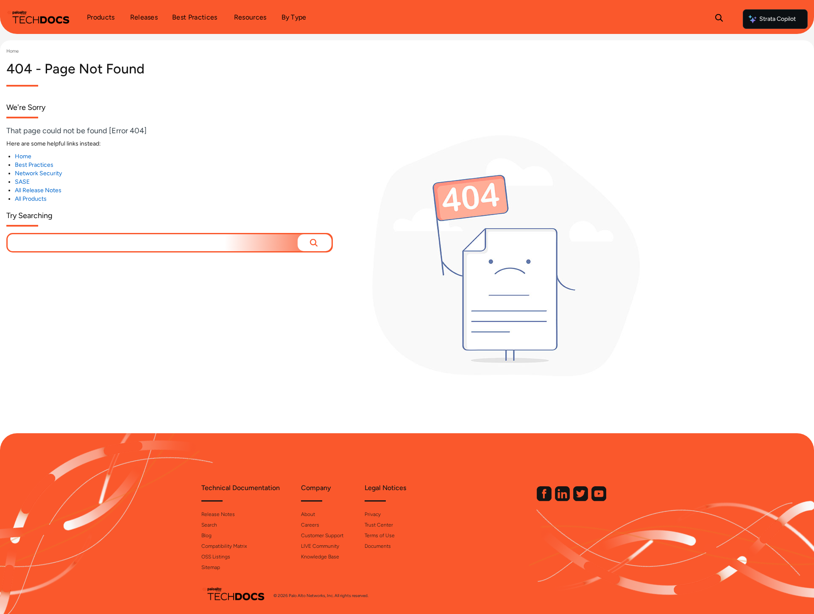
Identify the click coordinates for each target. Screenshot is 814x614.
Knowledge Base (320, 557)
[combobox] (153, 242)
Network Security (38, 173)
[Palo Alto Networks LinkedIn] (563, 499)
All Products (31, 198)
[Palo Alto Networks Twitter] (581, 499)
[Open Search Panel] (719, 19)
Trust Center (379, 525)
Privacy (373, 514)
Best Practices (34, 164)
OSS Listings (215, 557)
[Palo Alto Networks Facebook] (545, 499)
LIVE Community (320, 546)
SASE (22, 181)
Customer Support (322, 535)
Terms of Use (380, 535)
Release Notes (218, 514)
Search (209, 525)
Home (12, 51)
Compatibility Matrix (224, 546)
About (308, 514)
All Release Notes (38, 190)
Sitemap (210, 567)
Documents (378, 546)
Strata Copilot (777, 18)
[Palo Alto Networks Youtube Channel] (598, 499)
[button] (315, 242)
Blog (206, 535)
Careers (310, 525)
